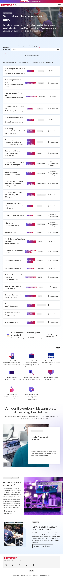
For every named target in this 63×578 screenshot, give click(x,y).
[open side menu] (59, 5)
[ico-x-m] (19, 565)
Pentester (11, 232)
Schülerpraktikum (13, 260)
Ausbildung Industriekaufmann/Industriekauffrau (15, 131)
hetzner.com (16, 575)
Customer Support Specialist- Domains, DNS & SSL (14, 195)
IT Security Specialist (14, 215)
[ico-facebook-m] (33, 565)
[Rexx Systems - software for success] (57, 347)
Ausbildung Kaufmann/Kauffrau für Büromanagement (14, 142)
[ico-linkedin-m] (26, 565)
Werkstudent (12, 322)
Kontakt (23, 575)
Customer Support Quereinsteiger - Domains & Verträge (14, 184)
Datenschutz (36, 575)
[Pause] (5, 464)
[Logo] (31, 558)
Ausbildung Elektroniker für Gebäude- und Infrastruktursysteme (15, 71)
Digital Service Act (45, 575)
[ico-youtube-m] (12, 565)
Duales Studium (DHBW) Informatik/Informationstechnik (15, 206)
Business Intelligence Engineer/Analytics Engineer (12, 153)
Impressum (28, 575)
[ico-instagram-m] (5, 565)
